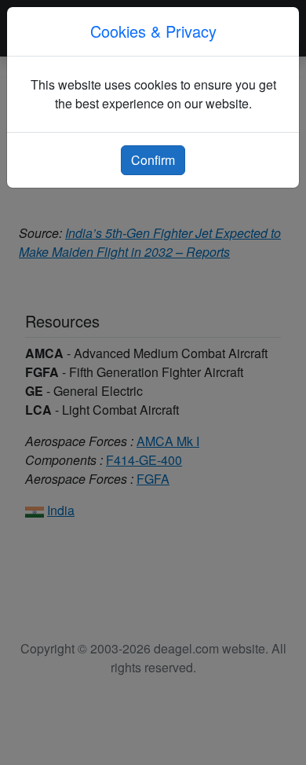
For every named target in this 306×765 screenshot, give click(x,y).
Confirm (153, 160)
